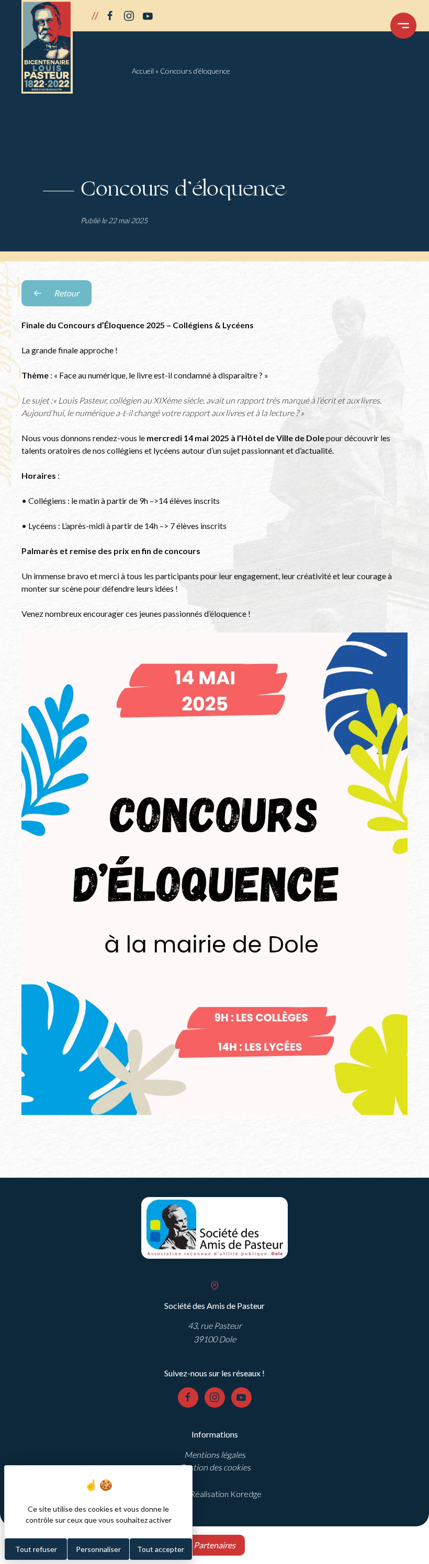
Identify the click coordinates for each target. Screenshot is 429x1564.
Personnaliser (98, 1549)
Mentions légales (214, 1454)
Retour (73, 297)
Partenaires (214, 1545)
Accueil (143, 70)
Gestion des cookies (215, 1467)
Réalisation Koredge (226, 1494)
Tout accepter (160, 1549)
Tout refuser (36, 1549)
